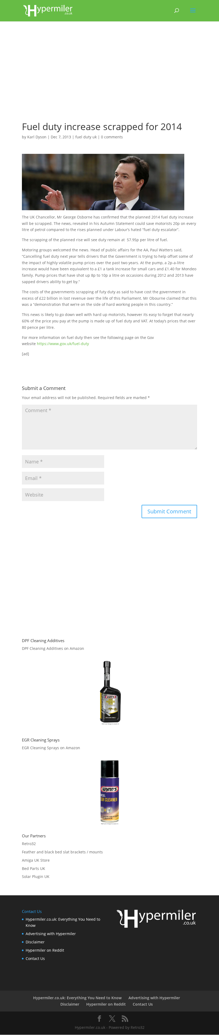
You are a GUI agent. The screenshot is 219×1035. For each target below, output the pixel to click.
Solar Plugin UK (35, 876)
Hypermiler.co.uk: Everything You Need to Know (77, 997)
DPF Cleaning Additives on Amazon (53, 648)
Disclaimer (35, 941)
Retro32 (29, 843)
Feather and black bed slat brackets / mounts (62, 851)
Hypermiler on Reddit (45, 950)
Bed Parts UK (33, 868)
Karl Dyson (36, 136)
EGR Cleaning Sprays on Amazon (51, 747)
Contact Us (35, 958)
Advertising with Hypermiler (51, 933)
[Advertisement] (109, 73)
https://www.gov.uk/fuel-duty (63, 343)
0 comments (112, 136)
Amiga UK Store (36, 860)
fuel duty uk (86, 136)
